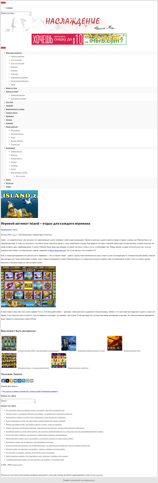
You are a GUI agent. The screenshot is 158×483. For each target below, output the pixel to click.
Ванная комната (17, 141)
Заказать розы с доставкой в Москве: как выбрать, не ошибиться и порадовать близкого (39, 414)
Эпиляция (14, 74)
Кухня (13, 137)
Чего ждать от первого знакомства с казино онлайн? (22, 391)
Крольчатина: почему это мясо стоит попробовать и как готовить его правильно (36, 417)
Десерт (13, 169)
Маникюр (14, 67)
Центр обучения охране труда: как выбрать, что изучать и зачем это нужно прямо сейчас (39, 439)
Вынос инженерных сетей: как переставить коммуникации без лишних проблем (35, 421)
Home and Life (12, 127)
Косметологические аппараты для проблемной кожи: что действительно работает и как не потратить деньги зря (48, 446)
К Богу (8, 187)
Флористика (15, 144)
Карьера (9, 123)
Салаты (14, 162)
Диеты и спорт (12, 92)
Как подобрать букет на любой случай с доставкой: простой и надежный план (35, 410)
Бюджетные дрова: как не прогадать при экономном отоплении (29, 442)
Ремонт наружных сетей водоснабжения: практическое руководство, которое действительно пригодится (45, 428)
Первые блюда (16, 151)
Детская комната (17, 134)
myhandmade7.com (77, 480)
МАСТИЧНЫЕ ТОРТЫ (19, 173)
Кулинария (10, 148)
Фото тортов (20, 176)
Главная (9, 8)
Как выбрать (15, 130)
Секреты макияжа (17, 56)
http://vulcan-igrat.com (58, 250)
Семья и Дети (11, 113)
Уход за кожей (16, 60)
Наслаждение (6, 230)
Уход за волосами (17, 63)
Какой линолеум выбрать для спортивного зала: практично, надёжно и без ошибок (37, 456)
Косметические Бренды (20, 81)
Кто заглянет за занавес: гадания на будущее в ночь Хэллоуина (30, 453)
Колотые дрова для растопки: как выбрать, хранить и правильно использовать (35, 449)
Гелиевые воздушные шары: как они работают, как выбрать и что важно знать (35, 460)
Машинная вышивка (49, 391)
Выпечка (14, 155)
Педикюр (14, 70)
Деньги (9, 120)
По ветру (9, 183)
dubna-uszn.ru (90, 480)
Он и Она (9, 102)
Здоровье (10, 116)
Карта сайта (17, 465)
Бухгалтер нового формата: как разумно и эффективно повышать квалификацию (36, 435)
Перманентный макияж (19, 77)
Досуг (8, 180)
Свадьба (9, 106)
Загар (13, 85)
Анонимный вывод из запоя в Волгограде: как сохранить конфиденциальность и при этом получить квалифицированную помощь (54, 431)
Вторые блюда (16, 158)
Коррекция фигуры (18, 95)
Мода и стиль (11, 88)
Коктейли (14, 166)
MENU (3, 3)
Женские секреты (14, 53)
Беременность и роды (15, 109)
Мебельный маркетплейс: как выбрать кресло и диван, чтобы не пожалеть (34, 424)
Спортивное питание (18, 99)
